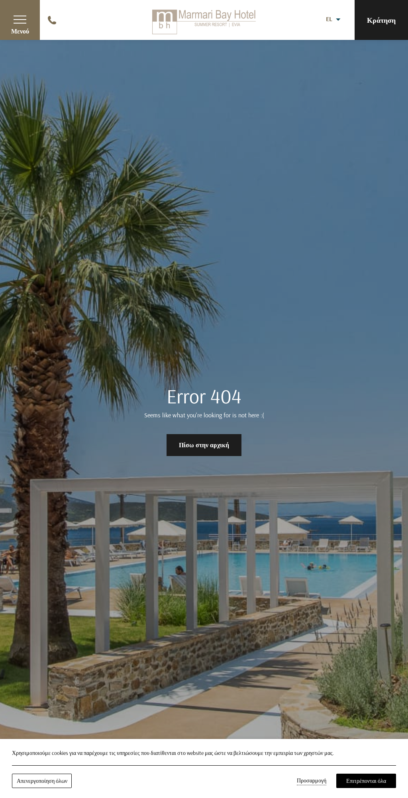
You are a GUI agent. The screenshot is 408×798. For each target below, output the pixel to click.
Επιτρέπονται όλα (366, 780)
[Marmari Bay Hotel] (204, 19)
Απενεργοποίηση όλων (42, 780)
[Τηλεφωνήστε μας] (53, 19)
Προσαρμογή (311, 780)
